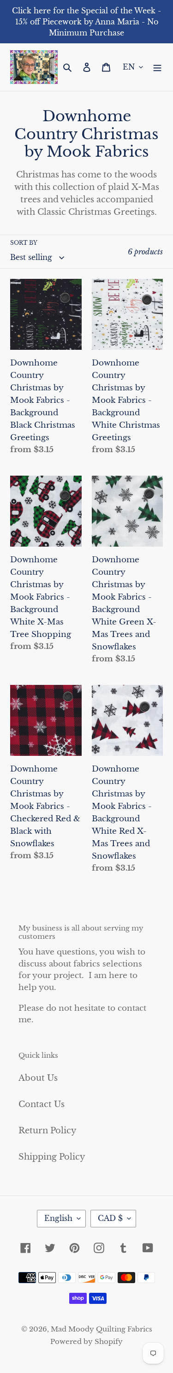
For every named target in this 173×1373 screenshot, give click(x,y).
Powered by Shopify (86, 1341)
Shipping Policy (51, 1157)
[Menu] (157, 67)
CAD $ (110, 1218)
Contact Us (41, 1104)
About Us (38, 1078)
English (58, 1218)
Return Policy (47, 1131)
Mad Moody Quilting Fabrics (101, 1329)
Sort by (23, 242)
